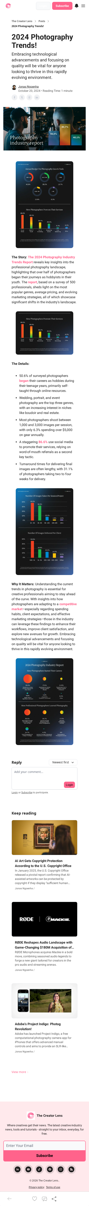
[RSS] (71, 1169)
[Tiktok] (39, 1169)
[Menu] (76, 5)
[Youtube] (28, 1169)
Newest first (60, 762)
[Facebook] (49, 1169)
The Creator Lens (22, 21)
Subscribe (62, 5)
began (24, 381)
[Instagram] (60, 1169)
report (32, 282)
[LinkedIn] (17, 1169)
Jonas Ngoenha (28, 86)
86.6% (43, 442)
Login (43, 5)
